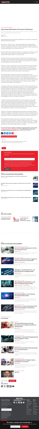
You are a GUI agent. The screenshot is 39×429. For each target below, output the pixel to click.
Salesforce (5, 36)
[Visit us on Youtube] (13, 386)
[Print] (2, 133)
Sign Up (7, 169)
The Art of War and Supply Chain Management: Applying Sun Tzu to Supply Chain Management (25, 219)
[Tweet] (10, 133)
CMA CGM (19, 251)
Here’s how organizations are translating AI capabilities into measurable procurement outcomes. (25, 253)
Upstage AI (19, 273)
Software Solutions (24, 216)
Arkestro (18, 297)
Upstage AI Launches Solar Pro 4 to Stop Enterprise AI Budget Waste (16, 190)
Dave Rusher (4, 318)
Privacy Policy (8, 167)
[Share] (5, 133)
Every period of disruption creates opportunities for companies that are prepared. (24, 342)
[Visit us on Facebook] (2, 386)
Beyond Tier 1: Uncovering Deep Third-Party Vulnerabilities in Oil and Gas (25, 306)
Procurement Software (19, 280)
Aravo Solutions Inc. (21, 309)
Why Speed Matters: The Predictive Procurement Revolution (24, 294)
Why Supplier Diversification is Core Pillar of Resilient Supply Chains (16, 197)
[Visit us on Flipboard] (10, 386)
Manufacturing (17, 346)
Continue (25, 426)
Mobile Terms (31, 166)
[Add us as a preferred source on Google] (13, 133)
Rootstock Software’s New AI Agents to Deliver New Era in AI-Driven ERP (16, 184)
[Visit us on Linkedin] (8, 386)
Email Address (7, 157)
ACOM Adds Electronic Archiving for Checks (6, 219)
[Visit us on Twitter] (5, 386)
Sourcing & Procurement (7, 27)
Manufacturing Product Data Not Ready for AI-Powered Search (26, 348)
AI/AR (15, 268)
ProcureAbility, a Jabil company (23, 285)
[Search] (34, 2)
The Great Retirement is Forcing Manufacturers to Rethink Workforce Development (25, 325)
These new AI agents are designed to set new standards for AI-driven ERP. (26, 264)
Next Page (12, 380)
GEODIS (18, 340)
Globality (18, 363)
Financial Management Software (21, 246)
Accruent (18, 328)
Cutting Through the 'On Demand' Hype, (10, 129)
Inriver (18, 351)
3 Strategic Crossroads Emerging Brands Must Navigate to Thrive (26, 337)
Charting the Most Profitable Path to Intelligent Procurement (24, 360)
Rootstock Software (21, 262)
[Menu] (37, 2)
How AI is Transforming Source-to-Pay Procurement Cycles (14, 176)
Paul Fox (16, 372)
